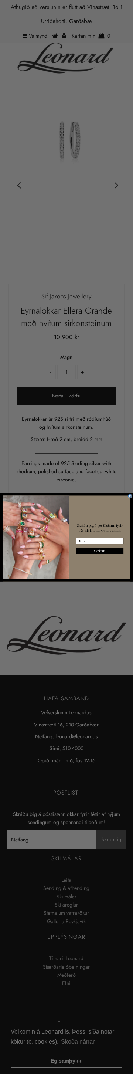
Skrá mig (99, 550)
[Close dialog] (130, 496)
